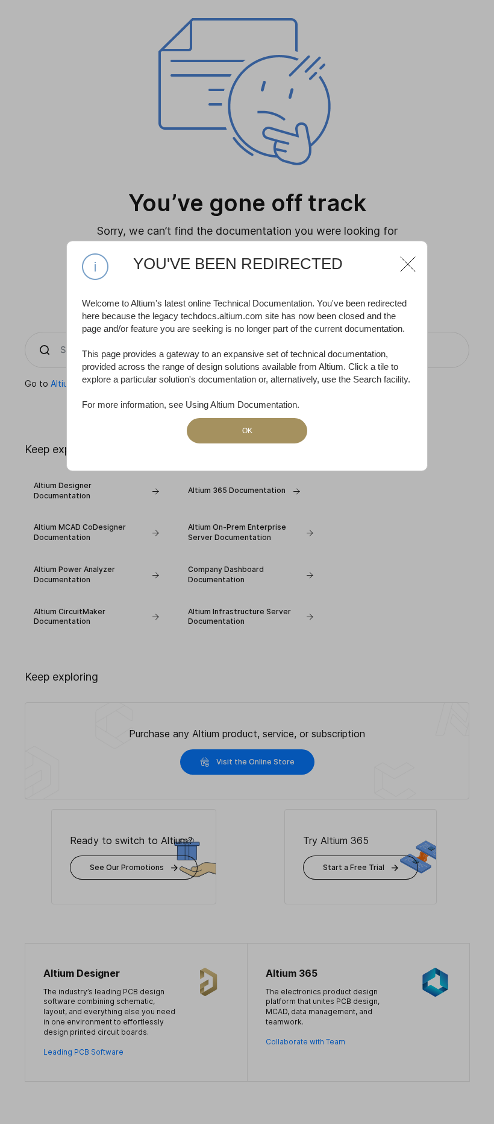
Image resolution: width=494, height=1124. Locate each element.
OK (247, 431)
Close (403, 259)
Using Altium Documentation (241, 404)
